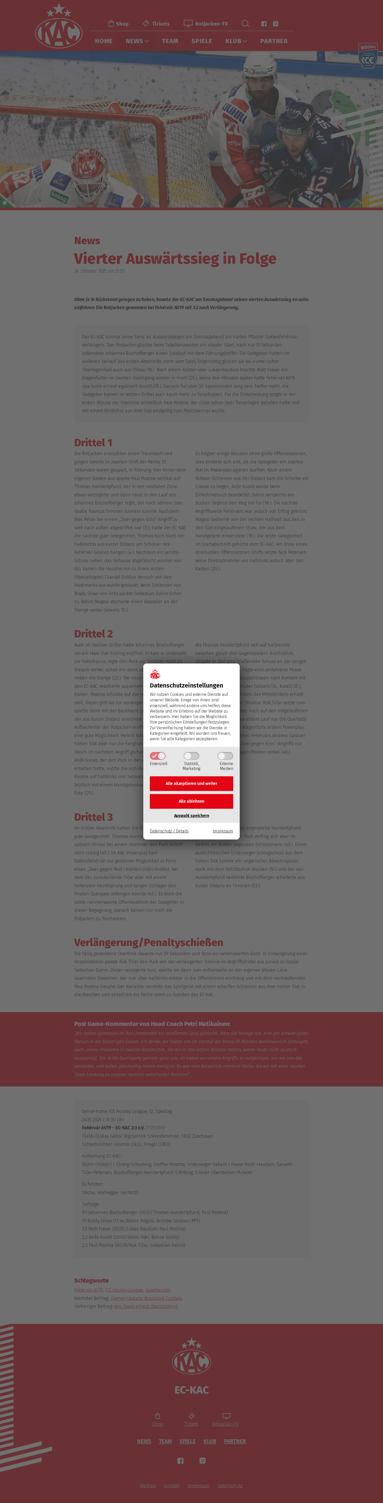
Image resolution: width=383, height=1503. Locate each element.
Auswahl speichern (191, 815)
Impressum (223, 831)
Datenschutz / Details (169, 831)
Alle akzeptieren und (191, 783)
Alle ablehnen (192, 801)
